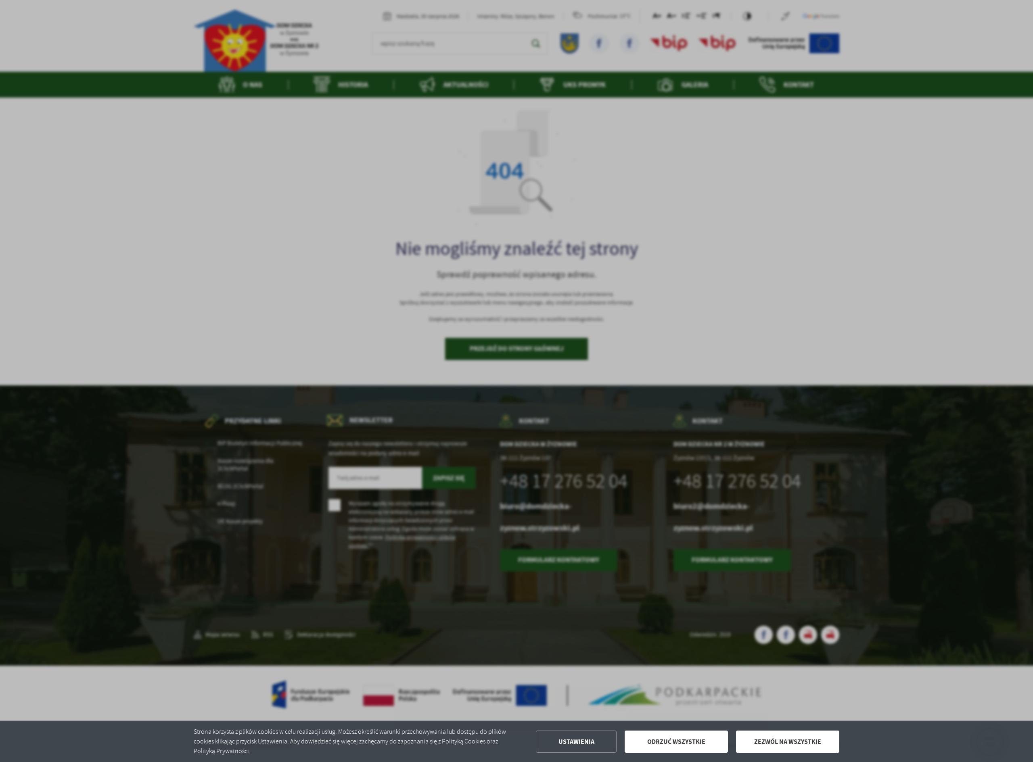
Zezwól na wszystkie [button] (787, 741)
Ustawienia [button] (576, 741)
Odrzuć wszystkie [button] (676, 741)
